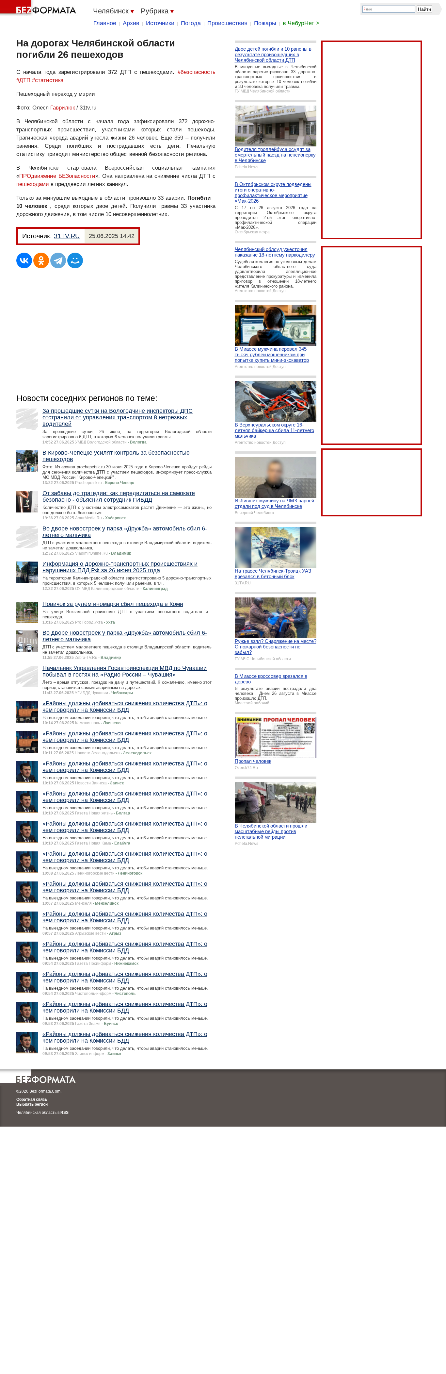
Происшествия (227, 23)
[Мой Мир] (75, 260)
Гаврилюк (62, 108)
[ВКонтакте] (24, 260)
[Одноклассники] (41, 260)
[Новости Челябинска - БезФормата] (39, 8)
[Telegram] (58, 260)
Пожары (265, 23)
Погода (191, 23)
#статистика (47, 80)
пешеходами (32, 184)
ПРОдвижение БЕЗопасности (57, 176)
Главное (104, 23)
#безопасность (196, 72)
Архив (131, 23)
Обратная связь (31, 1099)
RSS (64, 1112)
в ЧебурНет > (301, 23)
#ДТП (23, 80)
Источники (160, 23)
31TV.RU (67, 236)
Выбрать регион (32, 1104)
